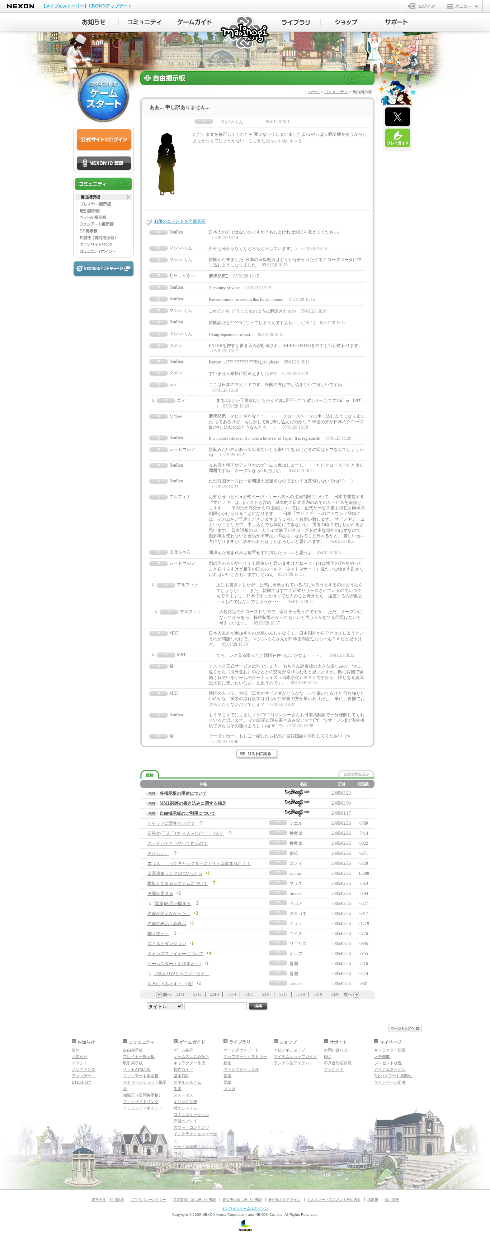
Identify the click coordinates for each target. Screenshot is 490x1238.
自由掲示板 (133, 1050)
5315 (249, 994)
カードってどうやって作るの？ (177, 843)
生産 (178, 1089)
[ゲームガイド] (194, 22)
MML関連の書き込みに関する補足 (193, 803)
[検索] (258, 1006)
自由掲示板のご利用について (188, 813)
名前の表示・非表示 (166, 923)
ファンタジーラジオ (241, 1069)
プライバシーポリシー (148, 1199)
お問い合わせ (336, 1050)
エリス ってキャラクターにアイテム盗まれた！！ (199, 863)
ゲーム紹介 (183, 1050)
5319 (318, 994)
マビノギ (245, 33)
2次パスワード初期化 (393, 1076)
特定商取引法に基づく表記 (194, 1199)
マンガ (229, 1089)
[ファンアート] (103, 224)
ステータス (183, 1095)
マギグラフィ (185, 1166)
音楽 (227, 1076)
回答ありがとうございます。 (181, 973)
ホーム (314, 92)
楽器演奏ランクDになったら (174, 873)
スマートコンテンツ (191, 1127)
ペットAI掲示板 (137, 1069)
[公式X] (397, 117)
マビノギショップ (289, 1050)
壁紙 (227, 1082)
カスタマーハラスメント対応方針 (334, 1199)
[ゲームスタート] (103, 96)
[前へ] (159, 995)
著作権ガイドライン (284, 1199)
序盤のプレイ (185, 1121)
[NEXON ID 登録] (104, 163)
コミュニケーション (191, 1114)
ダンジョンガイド (189, 1159)
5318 (300, 994)
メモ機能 (382, 1056)
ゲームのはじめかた (191, 1056)
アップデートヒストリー (245, 1056)
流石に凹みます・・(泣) (170, 983)
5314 (231, 994)
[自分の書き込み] (356, 773)
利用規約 (117, 1199)
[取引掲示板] (103, 210)
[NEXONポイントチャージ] (103, 269)
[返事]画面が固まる (172, 903)
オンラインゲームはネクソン (245, 1208)
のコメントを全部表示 (180, 221)
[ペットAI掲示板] (103, 217)
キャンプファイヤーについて (175, 953)
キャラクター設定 (390, 1050)
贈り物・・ (158, 933)
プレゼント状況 (388, 1063)
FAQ (327, 1056)
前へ (167, 994)
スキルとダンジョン (166, 943)
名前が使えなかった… (168, 913)
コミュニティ (336, 92)
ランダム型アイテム (291, 1063)
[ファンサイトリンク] (103, 244)
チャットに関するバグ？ (171, 823)
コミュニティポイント (142, 1108)
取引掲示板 (133, 1063)
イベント (80, 1063)
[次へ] (356, 995)
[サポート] (396, 22)
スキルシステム (187, 1082)
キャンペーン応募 (390, 1082)
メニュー (462, 6)
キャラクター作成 (189, 1063)
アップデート (83, 1076)
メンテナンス (83, 1069)
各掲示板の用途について (183, 793)
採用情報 (392, 1199)
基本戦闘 (181, 1076)
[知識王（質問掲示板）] (103, 238)
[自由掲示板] (103, 197)
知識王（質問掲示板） (142, 1095)
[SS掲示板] (103, 231)
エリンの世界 (185, 1101)
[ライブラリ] (295, 22)
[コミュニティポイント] (103, 251)
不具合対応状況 (338, 1063)
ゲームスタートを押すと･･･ (174, 963)
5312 (197, 994)
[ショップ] (346, 22)
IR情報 (372, 1199)
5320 (335, 994)
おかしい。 (158, 853)
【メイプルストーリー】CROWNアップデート (86, 6)
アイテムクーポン (390, 1069)
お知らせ (80, 1056)
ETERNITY (81, 1082)
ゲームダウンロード (241, 1050)
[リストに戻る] (257, 754)
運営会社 (98, 1199)
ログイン (422, 6)
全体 (76, 1050)
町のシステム (185, 1108)
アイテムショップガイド (295, 1056)
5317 (283, 994)
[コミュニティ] (144, 22)
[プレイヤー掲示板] (103, 204)
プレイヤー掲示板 (139, 1056)
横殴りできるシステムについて (177, 883)
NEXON (20, 6)
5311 (180, 994)
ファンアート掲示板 (141, 1076)
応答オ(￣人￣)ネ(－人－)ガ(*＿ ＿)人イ (185, 833)
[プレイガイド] (397, 138)
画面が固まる (160, 893)
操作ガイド (183, 1069)
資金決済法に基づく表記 (242, 1199)
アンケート (334, 1069)
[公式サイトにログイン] (104, 140)
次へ (348, 994)
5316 (266, 994)
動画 (227, 1063)
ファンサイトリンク (141, 1101)
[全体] (149, 774)
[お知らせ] (93, 22)
